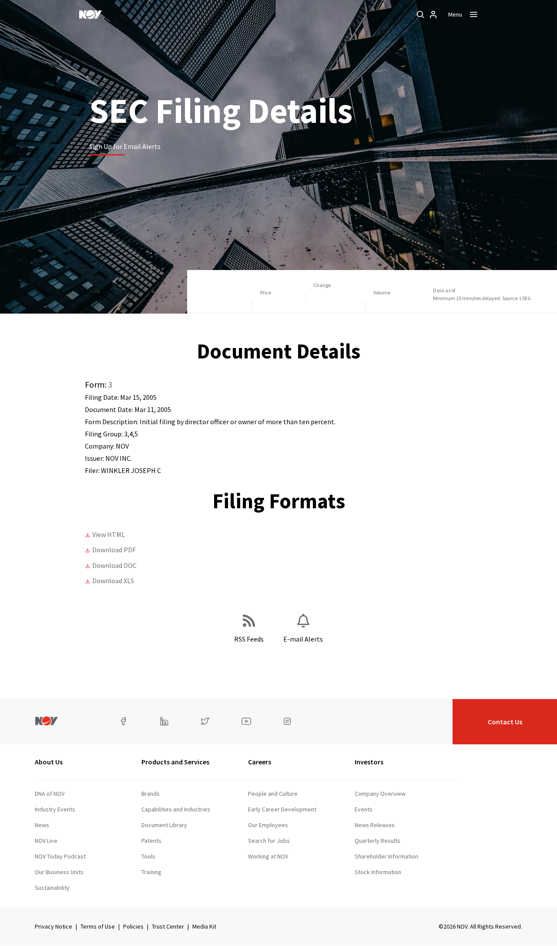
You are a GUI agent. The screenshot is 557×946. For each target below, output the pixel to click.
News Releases (375, 825)
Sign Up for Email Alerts (125, 146)
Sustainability (52, 888)
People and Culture (273, 793)
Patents (151, 841)
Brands (150, 793)
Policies (133, 926)
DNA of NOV (49, 793)
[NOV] (90, 14)
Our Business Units (59, 872)
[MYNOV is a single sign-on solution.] (433, 14)
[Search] (420, 14)
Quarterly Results (377, 841)
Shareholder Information (386, 856)
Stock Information (378, 872)
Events (363, 809)
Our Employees (268, 825)
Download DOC (114, 565)
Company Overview (380, 793)
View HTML (108, 534)
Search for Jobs (269, 841)
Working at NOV (268, 856)
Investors (369, 761)
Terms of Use (98, 926)
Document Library (164, 825)
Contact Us (505, 721)
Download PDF (114, 549)
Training (151, 872)
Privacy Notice (53, 926)
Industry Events (55, 809)
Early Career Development (282, 809)
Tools (148, 856)
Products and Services (175, 761)
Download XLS (113, 580)
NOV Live (46, 841)
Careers (259, 761)
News (42, 825)
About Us (49, 761)
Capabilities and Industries (175, 809)
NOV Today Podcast (60, 856)
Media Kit (204, 926)
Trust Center (168, 926)
